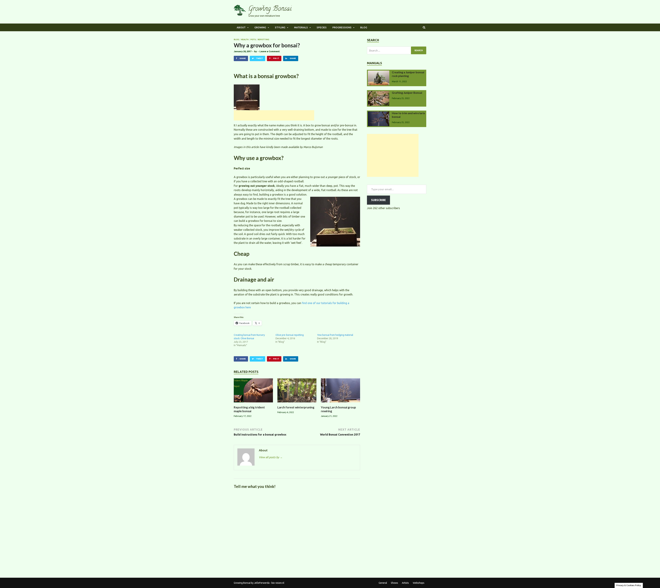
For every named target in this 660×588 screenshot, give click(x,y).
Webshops (418, 582)
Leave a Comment (270, 51)
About (241, 27)
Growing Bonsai (270, 9)
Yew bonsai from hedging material (335, 335)
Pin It (276, 58)
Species (322, 27)
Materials (301, 27)
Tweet (259, 58)
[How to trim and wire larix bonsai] (378, 113)
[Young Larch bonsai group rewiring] (340, 403)
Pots (253, 39)
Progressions (341, 27)
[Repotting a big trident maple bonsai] (253, 403)
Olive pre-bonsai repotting (290, 335)
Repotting (263, 39)
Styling (280, 27)
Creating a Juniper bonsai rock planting (408, 74)
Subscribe (378, 200)
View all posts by (271, 457)
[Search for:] (396, 50)
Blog (363, 27)
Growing (260, 27)
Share (242, 58)
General (383, 582)
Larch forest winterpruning (295, 407)
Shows (394, 582)
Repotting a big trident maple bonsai (249, 409)
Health (245, 39)
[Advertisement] (274, 115)
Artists (405, 582)
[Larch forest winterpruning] (297, 403)
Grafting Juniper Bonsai (407, 92)
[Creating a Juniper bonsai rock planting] (378, 72)
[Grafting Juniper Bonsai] (378, 93)
